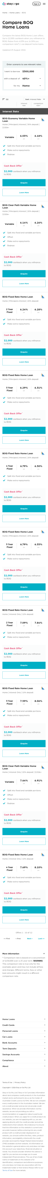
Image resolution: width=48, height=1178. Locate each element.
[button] (13, 99)
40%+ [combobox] (25, 78)
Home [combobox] (26, 85)
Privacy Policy (20, 1082)
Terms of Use (7, 1082)
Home (4, 12)
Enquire (24, 182)
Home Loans (14, 12)
